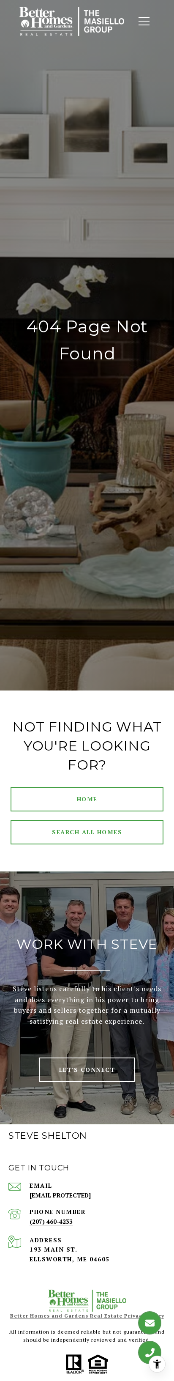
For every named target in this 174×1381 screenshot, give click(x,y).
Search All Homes (87, 832)
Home (87, 799)
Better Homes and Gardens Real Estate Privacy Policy (87, 1315)
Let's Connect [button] (87, 1070)
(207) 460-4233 (51, 1221)
